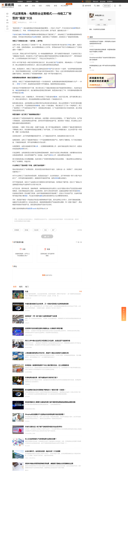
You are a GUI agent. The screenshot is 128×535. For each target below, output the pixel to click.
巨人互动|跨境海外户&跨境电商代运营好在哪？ (41, 439)
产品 (57, 62)
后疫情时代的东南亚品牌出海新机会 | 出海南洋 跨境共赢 (44, 328)
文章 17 (93, 19)
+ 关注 (98, 24)
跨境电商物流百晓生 (30, 408)
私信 (105, 24)
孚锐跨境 (27, 384)
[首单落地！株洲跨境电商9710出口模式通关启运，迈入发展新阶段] (18, 368)
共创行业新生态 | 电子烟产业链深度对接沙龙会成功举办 (43, 426)
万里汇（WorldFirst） (30, 457)
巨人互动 (27, 445)
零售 (18, 84)
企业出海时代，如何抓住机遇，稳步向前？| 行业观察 (42, 451)
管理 (28, 30)
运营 (39, 77)
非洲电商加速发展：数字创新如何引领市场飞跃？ (41, 377)
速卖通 (29, 208)
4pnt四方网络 (28, 347)
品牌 (74, 28)
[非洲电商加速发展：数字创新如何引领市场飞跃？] (18, 380)
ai (43, 208)
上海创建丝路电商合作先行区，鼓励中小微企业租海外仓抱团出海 (47, 353)
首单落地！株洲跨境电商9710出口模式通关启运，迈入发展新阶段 (47, 365)
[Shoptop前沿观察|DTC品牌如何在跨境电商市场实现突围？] (18, 417)
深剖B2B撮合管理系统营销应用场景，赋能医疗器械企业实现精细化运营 (49, 463)
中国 (49, 69)
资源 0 (109, 19)
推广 (53, 230)
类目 (78, 191)
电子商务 (23, 34)
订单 (68, 45)
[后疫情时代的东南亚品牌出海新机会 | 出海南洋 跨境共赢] (18, 331)
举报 (80, 230)
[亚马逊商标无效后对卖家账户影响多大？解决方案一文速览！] (18, 393)
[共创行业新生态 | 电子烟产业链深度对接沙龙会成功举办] (18, 429)
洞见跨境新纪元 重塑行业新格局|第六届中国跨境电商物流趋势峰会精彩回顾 (50, 402)
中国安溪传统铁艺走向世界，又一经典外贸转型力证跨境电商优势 (47, 304)
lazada (34, 208)
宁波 (13, 34)
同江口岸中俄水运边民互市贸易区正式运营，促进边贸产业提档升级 (47, 340)
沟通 (22, 93)
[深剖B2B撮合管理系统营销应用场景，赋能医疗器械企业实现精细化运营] (18, 466)
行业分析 (36, 230)
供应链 (56, 178)
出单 (36, 146)
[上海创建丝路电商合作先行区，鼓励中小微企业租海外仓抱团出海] (18, 356)
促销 (21, 149)
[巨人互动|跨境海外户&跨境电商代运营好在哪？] (18, 442)
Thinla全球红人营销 (30, 433)
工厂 (20, 28)
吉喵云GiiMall (28, 335)
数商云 (26, 470)
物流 (17, 90)
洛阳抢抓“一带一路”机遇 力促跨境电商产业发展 (41, 316)
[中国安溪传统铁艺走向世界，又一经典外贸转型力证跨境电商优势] (18, 307)
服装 (40, 196)
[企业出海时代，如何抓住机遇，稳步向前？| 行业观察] (18, 454)
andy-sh (27, 322)
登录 (43, 275)
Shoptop (27, 421)
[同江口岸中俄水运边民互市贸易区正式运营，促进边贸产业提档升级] (18, 343)
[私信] (120, 5)
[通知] (115, 5)
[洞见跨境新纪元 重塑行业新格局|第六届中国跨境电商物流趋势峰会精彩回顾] (18, 405)
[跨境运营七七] (91, 15)
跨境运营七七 (99, 15)
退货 (25, 196)
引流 (45, 230)
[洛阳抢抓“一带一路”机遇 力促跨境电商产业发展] (18, 319)
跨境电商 (16, 230)
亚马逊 (26, 230)
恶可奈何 (27, 310)
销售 (37, 105)
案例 (55, 97)
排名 (51, 155)
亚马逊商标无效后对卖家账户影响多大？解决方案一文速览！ (45, 390)
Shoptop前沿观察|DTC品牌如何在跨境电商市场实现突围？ (45, 414)
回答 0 (101, 19)
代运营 (34, 37)
